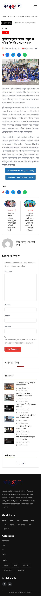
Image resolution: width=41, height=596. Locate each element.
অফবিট (15, 565)
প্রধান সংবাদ (8, 387)
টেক (30, 525)
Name (7, 305)
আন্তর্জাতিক (5, 541)
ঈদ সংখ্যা (6, 529)
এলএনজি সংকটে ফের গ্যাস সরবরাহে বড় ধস (24, 427)
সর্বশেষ (5, 33)
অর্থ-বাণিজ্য (21, 525)
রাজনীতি (25, 521)
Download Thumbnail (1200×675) (20, 177)
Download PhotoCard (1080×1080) (20, 171)
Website (7, 326)
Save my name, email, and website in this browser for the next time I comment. (20, 341)
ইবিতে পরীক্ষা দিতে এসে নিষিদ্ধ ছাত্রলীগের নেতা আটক (27, 23)
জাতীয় (11, 521)
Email (7, 316)
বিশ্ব (32, 521)
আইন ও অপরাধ (8, 570)
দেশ (7, 385)
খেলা (5, 525)
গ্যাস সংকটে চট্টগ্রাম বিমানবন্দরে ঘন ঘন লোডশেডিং (25, 438)
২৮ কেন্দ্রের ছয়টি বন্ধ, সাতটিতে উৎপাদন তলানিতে (25, 383)
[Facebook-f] (2, 28)
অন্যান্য (6, 565)
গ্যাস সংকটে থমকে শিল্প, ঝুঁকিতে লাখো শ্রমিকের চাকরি (25, 416)
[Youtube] (6, 28)
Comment (8, 271)
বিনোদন (12, 525)
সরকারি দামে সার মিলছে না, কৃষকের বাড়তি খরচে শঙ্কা (24, 394)
